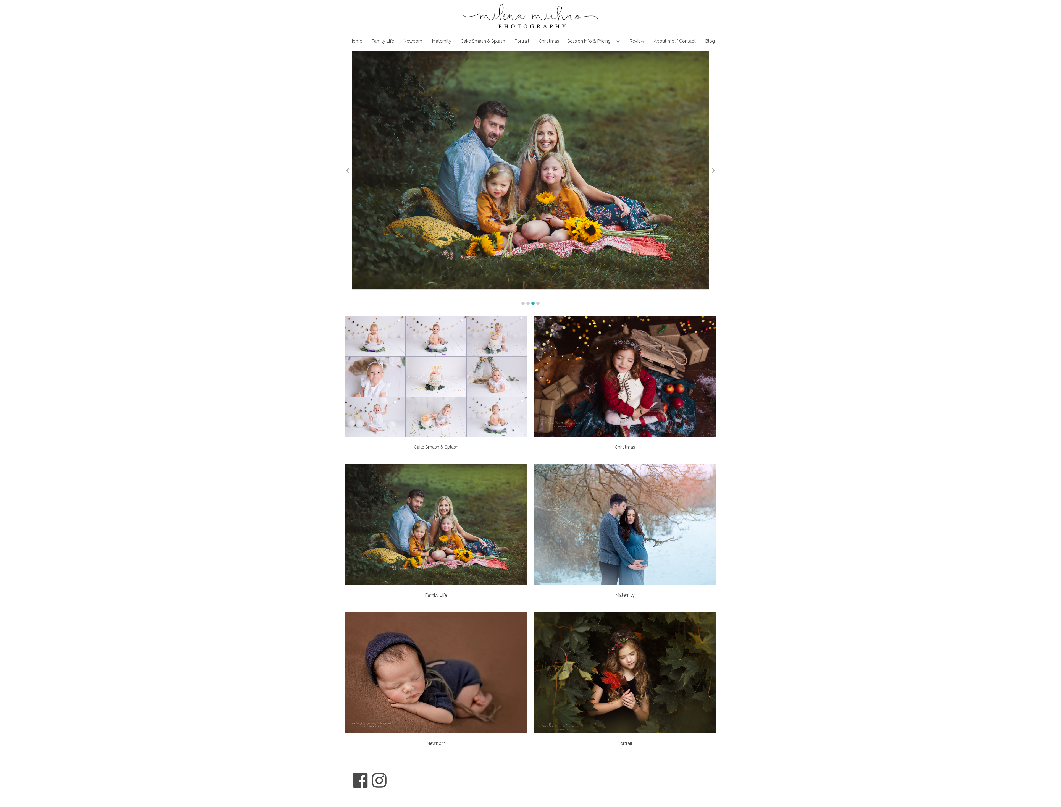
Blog (710, 41)
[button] (523, 303)
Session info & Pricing (589, 41)
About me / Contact (675, 41)
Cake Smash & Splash (483, 41)
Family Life (383, 41)
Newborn (412, 41)
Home (356, 41)
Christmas (549, 41)
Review (636, 41)
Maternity (441, 41)
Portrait (521, 41)
